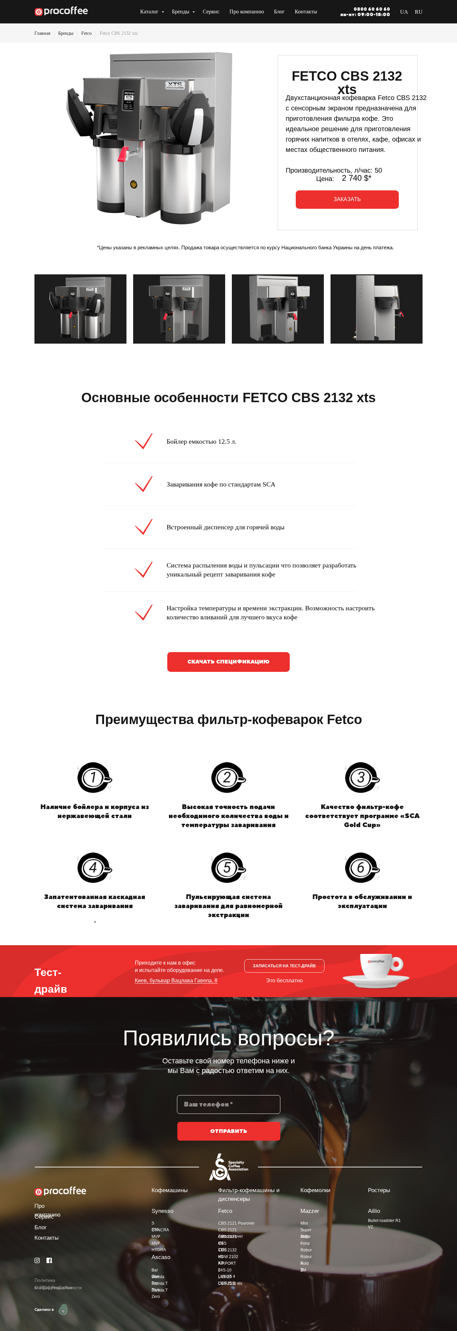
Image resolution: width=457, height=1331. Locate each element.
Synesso (162, 1211)
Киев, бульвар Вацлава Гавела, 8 (176, 980)
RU (419, 12)
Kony (305, 1243)
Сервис (211, 11)
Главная (42, 33)
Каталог (150, 11)
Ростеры (379, 1190)
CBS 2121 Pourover (236, 1223)
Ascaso (161, 1257)
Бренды (181, 11)
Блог (279, 11)
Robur (306, 1250)
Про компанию (247, 11)
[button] (347, 199)
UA (404, 12)
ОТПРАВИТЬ (228, 1131)
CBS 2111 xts (230, 1283)
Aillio (374, 1211)
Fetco (86, 33)
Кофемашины (170, 1190)
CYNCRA (160, 1230)
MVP (156, 1236)
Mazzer (309, 1211)
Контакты (306, 11)
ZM (303, 1270)
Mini (304, 1223)
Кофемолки (315, 1190)
